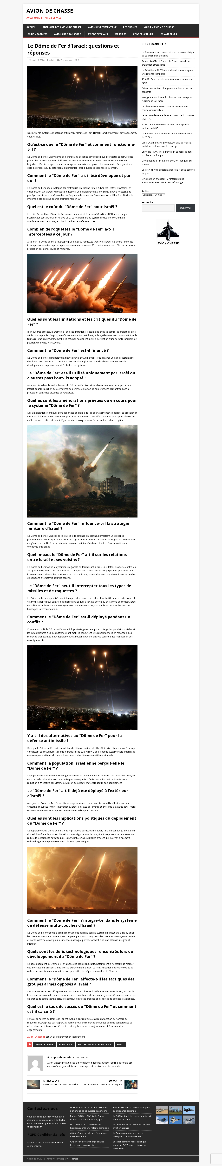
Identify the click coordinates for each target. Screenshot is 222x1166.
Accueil (31, 27)
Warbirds (120, 34)
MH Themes (72, 1158)
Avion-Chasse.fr (36, 1036)
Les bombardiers (37, 34)
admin (52, 60)
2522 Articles (82, 1057)
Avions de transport (67, 34)
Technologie (67, 60)
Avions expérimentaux (102, 27)
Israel (120, 1044)
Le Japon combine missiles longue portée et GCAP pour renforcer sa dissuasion (129, 1145)
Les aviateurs (168, 34)
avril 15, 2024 (38, 60)
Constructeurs (143, 34)
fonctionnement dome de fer (94, 1044)
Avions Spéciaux (98, 34)
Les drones (130, 27)
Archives (146, 191)
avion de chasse (44, 1044)
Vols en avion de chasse (159, 27)
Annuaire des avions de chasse (62, 27)
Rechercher (148, 202)
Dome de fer (65, 1044)
